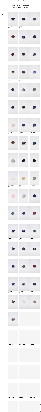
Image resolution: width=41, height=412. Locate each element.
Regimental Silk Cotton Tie (21, 150)
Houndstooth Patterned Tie (32, 132)
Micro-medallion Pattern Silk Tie (33, 203)
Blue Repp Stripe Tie (32, 344)
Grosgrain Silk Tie (21, 309)
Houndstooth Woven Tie (21, 97)
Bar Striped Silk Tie (10, 132)
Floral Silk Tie (20, 26)
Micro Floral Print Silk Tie (11, 256)
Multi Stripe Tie (20, 238)
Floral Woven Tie (10, 44)
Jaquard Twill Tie (10, 26)
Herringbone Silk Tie (32, 150)
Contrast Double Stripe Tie (11, 362)
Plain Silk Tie (9, 203)
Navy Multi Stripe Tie (32, 256)
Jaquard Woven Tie (21, 79)
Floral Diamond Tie (21, 397)
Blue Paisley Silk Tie (10, 291)
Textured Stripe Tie (10, 238)
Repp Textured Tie (31, 291)
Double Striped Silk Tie (10, 150)
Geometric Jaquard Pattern (11, 397)
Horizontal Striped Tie (21, 44)
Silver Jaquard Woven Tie (32, 97)
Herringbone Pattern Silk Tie (11, 185)
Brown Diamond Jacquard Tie (11, 309)
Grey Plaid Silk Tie (21, 291)
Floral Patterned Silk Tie (32, 185)
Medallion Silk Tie (10, 97)
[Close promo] (40, 0)
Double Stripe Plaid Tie (10, 344)
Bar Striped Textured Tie (10, 79)
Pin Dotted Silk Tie (31, 26)
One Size (13, 60)
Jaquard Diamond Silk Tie (21, 132)
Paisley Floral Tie (31, 309)
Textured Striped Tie (32, 79)
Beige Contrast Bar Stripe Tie (22, 344)
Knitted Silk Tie (20, 185)
